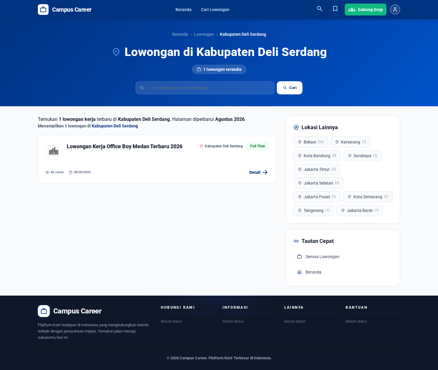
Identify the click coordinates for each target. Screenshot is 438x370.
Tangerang (314, 210)
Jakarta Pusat (317, 196)
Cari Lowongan (215, 9)
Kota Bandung (317, 155)
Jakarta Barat (360, 210)
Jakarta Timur (317, 169)
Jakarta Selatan (318, 183)
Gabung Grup (365, 9)
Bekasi (311, 142)
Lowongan (204, 34)
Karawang (350, 142)
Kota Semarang (367, 196)
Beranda (183, 9)
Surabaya (363, 155)
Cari (289, 88)
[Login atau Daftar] (395, 9)
